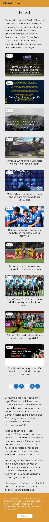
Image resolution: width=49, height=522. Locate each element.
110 (32, 386)
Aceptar (24, 516)
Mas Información (11, 509)
